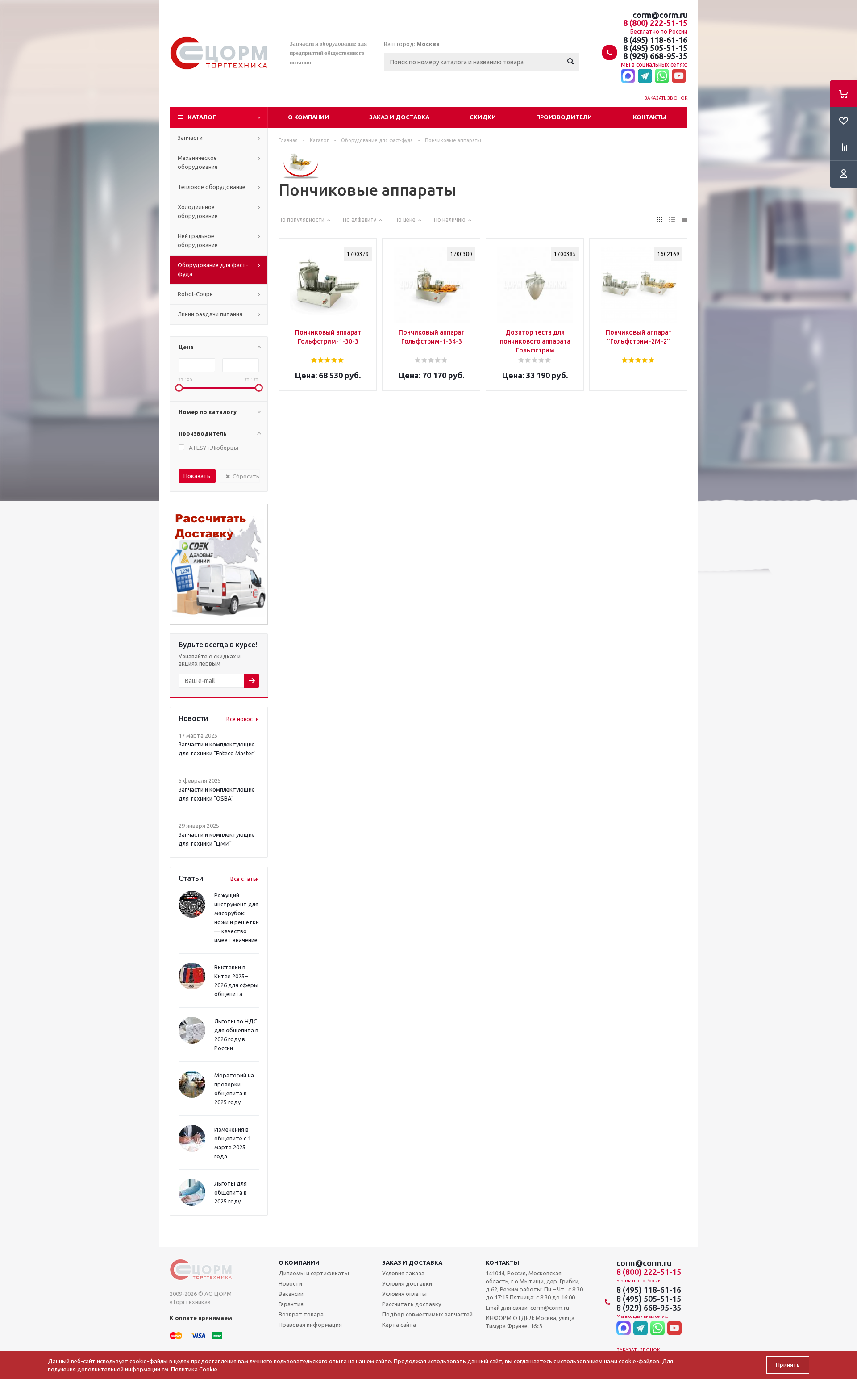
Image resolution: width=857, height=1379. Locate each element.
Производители (564, 117)
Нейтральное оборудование (198, 240)
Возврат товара (301, 1314)
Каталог (202, 117)
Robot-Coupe (195, 294)
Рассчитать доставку (411, 1304)
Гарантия (291, 1304)
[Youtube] (679, 76)
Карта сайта (399, 1324)
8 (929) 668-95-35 (655, 56)
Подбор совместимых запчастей (427, 1314)
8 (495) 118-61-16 (655, 40)
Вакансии (291, 1294)
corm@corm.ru (659, 15)
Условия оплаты (404, 1294)
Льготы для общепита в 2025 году (230, 1192)
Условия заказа (403, 1273)
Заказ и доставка (399, 117)
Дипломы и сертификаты (314, 1273)
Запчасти (190, 137)
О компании (308, 117)
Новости (290, 1283)
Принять (788, 1365)
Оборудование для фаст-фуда (213, 269)
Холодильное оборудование (198, 211)
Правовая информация (310, 1324)
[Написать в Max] (628, 76)
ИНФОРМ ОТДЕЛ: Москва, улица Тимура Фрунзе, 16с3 (530, 1322)
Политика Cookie (194, 1369)
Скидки (483, 117)
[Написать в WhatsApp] (662, 76)
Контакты (649, 117)
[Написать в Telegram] (645, 76)
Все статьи (244, 879)
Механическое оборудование (198, 162)
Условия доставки (407, 1283)
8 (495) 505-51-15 (655, 48)
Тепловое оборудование (211, 187)
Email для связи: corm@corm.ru (527, 1307)
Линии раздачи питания (210, 314)
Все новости (242, 719)
